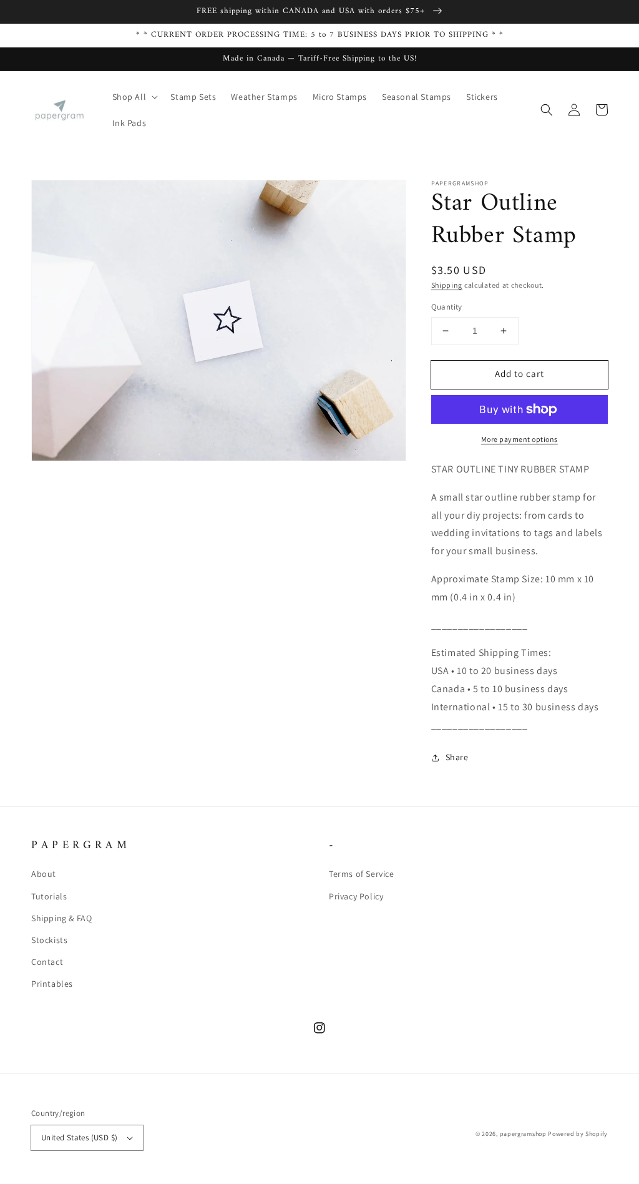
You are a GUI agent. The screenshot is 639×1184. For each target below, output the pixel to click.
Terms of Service (361, 873)
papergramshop (523, 1134)
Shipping (447, 285)
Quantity (446, 306)
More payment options (519, 439)
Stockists (49, 940)
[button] (134, 97)
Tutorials (49, 896)
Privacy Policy (356, 896)
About (43, 873)
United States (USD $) (79, 1137)
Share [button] (457, 757)
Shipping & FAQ (61, 918)
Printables (52, 983)
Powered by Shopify (578, 1134)
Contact (47, 961)
